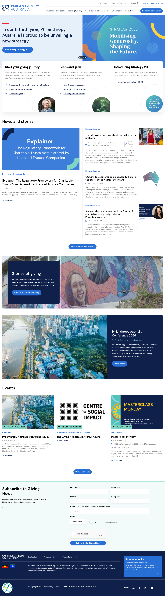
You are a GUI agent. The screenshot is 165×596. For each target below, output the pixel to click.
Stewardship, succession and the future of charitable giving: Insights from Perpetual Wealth (109, 214)
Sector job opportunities (75, 89)
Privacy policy (50, 557)
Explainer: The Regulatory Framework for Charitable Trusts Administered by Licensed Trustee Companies (38, 182)
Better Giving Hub (151, 3)
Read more (9, 200)
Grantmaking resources (74, 85)
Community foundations (20, 89)
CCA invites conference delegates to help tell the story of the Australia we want (111, 178)
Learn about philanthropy (97, 11)
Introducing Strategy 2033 (18, 49)
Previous (79, 57)
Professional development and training (73, 432)
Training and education (74, 93)
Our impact (117, 11)
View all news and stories (82, 246)
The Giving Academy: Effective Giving (78, 436)
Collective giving (17, 93)
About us (129, 11)
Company (115, 497)
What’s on (103, 3)
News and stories (119, 3)
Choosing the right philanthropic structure (29, 85)
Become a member (151, 11)
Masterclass (116, 432)
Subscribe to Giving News (88, 543)
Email (73, 497)
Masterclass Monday (123, 436)
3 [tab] (83, 57)
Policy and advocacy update (14, 174)
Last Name (116, 487)
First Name (75, 487)
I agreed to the (105, 522)
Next (85, 57)
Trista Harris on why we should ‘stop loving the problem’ (111, 136)
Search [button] (134, 3)
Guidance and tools (55, 11)
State (73, 517)
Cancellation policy (70, 557)
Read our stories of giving (26, 292)
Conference (7, 432)
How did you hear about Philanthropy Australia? (91, 506)
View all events (82, 472)
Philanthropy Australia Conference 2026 (26, 436)
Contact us (32, 557)
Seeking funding (75, 11)
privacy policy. (111, 522)
